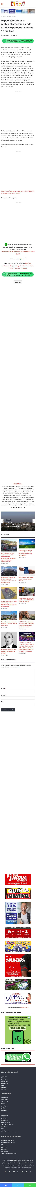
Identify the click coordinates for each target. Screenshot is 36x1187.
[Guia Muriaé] (18, 3)
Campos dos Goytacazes (8, 1142)
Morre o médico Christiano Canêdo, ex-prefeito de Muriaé (9, 651)
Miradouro (4, 1087)
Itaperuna (3, 1146)
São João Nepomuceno (7, 1124)
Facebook (28, 263)
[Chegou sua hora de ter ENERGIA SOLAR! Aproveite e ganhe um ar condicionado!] (9, 571)
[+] (6, 1089)
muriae (18, 282)
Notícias (8, 16)
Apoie (31, 1162)
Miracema (4, 1148)
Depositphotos (24, 1007)
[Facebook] (14, 508)
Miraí (2, 1085)
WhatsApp (24, 268)
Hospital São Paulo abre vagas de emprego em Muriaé (26, 579)
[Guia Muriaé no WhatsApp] (18, 41)
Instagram (6, 266)
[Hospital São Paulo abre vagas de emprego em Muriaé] (27, 571)
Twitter (11, 268)
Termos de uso (11, 1162)
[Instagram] (22, 508)
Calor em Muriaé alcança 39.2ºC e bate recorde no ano (17, 525)
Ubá (2, 1128)
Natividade (4, 1149)
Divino (3, 1078)
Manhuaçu (4, 1110)
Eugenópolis (4, 1081)
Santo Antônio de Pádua (8, 1153)
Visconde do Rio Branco (7, 1132)
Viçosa (3, 1130)
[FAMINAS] (18, 11)
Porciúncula (4, 1151)
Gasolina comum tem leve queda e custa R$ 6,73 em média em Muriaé (26, 599)
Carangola (4, 1076)
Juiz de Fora (4, 1101)
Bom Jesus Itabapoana (7, 1140)
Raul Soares (4, 1120)
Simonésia (4, 1126)
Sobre (4, 1162)
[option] (18, 521)
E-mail (3, 695)
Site (2, 701)
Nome (3, 688)
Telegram (18, 266)
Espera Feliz (4, 1079)
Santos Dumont (5, 1122)
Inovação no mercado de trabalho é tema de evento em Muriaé (9, 623)
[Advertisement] (18, 111)
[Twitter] (17, 508)
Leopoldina (4, 1107)
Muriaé (3, 1089)
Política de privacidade (23, 1162)
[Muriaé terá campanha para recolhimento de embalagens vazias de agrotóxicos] (27, 543)
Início (4, 16)
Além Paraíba (4, 1097)
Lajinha (3, 1103)
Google (12, 266)
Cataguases (4, 1099)
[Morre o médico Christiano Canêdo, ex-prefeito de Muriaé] (9, 640)
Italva (2, 1144)
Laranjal (3, 1105)
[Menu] (2, 4)
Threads (25, 266)
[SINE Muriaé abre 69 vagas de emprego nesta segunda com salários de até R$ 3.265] (9, 593)
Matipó (3, 1117)
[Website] (12, 508)
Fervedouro (4, 1083)
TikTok (31, 266)
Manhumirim (4, 1115)
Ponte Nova (4, 1119)
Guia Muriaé (6, 35)
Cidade (14, 16)
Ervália (3, 1108)
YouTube (17, 268)
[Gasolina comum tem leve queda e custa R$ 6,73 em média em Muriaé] (27, 591)
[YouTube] (19, 508)
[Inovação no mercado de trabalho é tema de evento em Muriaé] (9, 615)
